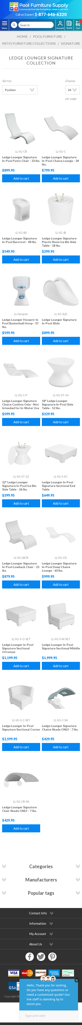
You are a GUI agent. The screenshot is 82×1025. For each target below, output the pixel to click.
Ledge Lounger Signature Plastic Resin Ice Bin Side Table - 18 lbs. (59, 241)
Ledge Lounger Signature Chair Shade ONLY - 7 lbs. (19, 809)
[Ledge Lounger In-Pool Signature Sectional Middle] (61, 616)
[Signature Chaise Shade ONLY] (61, 697)
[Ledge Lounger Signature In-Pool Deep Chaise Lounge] (61, 535)
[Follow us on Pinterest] (52, 956)
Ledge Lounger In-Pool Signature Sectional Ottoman (17, 648)
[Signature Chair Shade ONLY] (21, 778)
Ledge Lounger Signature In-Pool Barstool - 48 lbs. (19, 240)
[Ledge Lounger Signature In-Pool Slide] (61, 291)
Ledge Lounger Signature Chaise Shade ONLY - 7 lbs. (60, 727)
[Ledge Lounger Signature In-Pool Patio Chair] (21, 128)
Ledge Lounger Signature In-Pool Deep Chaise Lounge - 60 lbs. (59, 567)
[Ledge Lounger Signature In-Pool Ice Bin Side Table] (21, 453)
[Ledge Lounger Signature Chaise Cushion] (21, 372)
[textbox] (36, 25)
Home (22, 36)
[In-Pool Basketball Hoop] (21, 291)
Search (14, 25)
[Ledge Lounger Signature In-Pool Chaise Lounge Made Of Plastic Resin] (61, 128)
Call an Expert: (25, 14)
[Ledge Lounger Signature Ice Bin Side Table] (61, 210)
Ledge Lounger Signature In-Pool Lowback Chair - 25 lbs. (20, 567)
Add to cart (21, 178)
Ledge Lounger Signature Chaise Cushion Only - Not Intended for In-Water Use (20, 404)
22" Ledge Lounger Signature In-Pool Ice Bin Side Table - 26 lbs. (19, 485)
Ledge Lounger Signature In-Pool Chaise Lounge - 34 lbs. (60, 160)
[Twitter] (41, 956)
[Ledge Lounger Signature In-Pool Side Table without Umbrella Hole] (61, 372)
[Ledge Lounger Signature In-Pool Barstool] (21, 210)
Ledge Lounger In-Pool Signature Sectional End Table (58, 485)
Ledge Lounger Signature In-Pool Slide (59, 321)
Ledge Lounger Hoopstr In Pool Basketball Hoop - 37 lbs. (20, 323)
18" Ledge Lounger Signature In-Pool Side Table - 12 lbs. (57, 404)
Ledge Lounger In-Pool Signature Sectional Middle (61, 646)
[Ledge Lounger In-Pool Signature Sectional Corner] (21, 697)
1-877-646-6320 (50, 14)
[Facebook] (29, 956)
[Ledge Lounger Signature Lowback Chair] (21, 535)
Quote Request (69, 25)
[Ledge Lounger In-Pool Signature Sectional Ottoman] (21, 616)
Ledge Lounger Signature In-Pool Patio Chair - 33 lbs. (21, 159)
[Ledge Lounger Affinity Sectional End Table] (61, 453)
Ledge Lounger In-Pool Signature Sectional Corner (21, 727)
